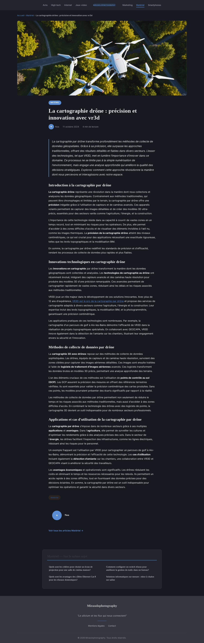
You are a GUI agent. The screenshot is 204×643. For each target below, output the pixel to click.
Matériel (140, 5)
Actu (45, 5)
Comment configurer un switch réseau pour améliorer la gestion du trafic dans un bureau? (127, 568)
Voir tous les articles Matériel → (66, 530)
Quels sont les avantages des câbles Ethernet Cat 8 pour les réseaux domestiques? (72, 578)
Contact (112, 625)
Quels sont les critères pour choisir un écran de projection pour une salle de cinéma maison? (71, 568)
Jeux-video (81, 5)
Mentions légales (96, 625)
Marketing (127, 5)
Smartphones (154, 5)
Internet (68, 5)
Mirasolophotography (102, 605)
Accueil (20, 15)
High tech (56, 5)
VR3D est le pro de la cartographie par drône (98, 301)
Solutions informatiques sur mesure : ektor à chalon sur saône (130, 578)
